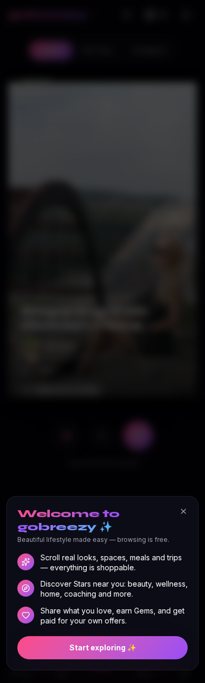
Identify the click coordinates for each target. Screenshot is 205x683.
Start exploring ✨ (102, 647)
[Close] (183, 511)
